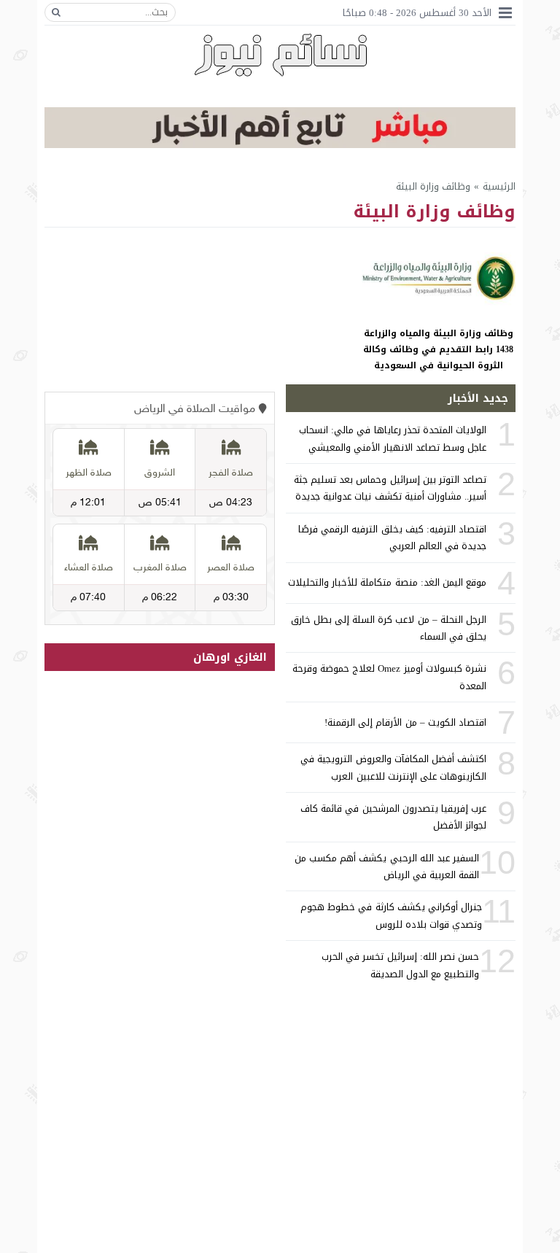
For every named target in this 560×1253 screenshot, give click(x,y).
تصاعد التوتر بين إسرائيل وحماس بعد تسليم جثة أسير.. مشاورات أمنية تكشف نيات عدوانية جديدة (390, 487)
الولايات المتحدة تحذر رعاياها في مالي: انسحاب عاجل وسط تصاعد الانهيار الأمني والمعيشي (392, 438)
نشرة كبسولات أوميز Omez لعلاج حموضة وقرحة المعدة (389, 676)
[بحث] (56, 12)
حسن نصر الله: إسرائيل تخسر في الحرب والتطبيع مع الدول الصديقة (400, 964)
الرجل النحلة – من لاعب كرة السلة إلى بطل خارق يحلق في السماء (388, 627)
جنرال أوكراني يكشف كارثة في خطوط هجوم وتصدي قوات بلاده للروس (391, 915)
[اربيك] (280, 145)
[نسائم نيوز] (280, 55)
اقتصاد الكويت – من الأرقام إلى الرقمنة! (405, 722)
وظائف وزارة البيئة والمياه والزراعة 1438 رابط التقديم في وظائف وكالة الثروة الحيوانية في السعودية (438, 349)
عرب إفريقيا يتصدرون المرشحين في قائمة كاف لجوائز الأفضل (393, 816)
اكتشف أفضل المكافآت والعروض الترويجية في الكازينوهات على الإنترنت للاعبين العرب (393, 767)
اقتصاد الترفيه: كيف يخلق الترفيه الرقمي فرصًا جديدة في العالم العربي (392, 537)
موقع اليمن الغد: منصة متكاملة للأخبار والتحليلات (387, 582)
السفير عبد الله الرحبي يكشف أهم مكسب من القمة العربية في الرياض (387, 866)
